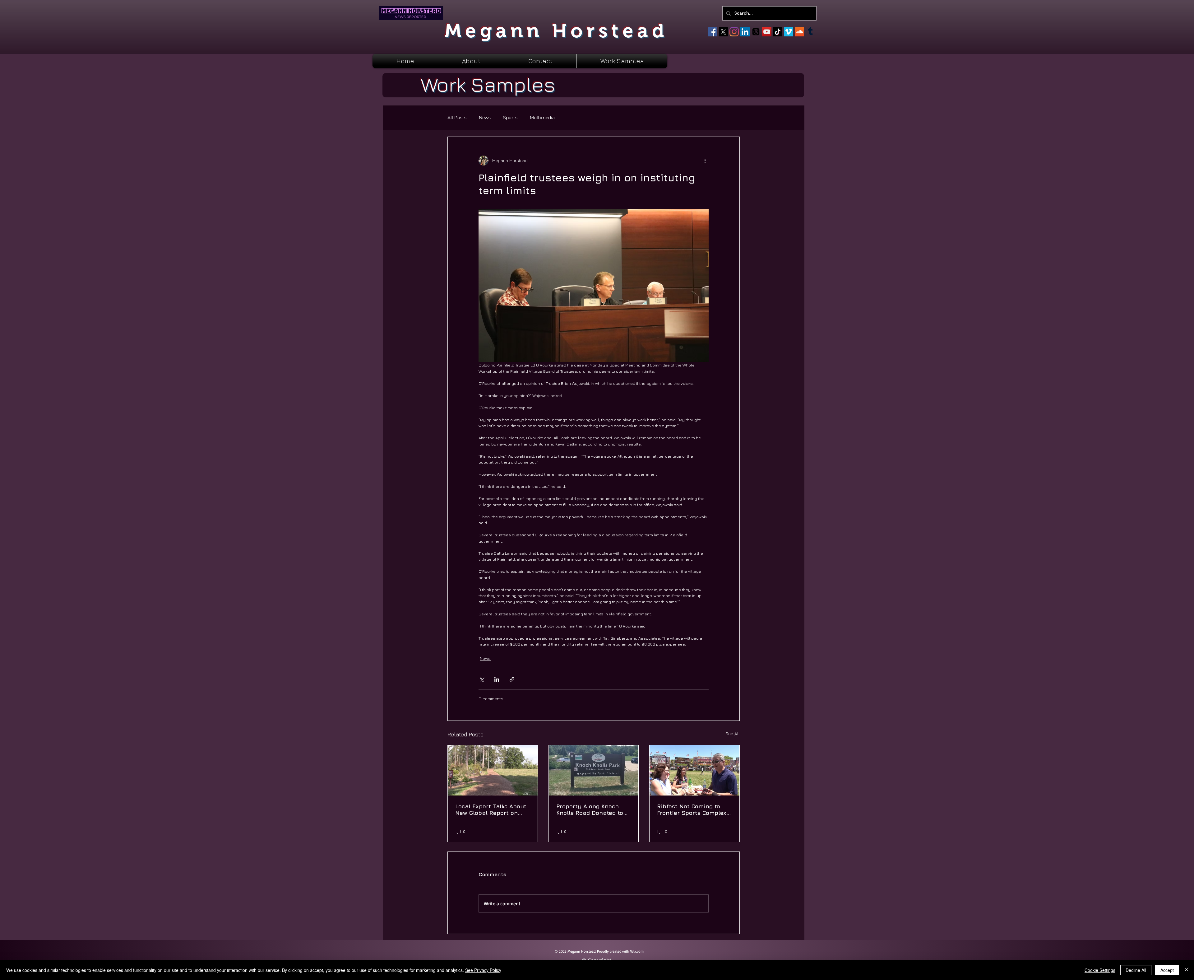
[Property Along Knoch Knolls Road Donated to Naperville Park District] (594, 770)
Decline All (1136, 970)
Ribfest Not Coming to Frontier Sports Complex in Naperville (691, 809)
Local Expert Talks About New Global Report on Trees (490, 809)
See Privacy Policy (483, 970)
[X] (723, 31)
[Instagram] (734, 31)
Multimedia (542, 117)
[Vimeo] (788, 31)
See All (732, 733)
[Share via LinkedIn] (497, 679)
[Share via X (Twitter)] (481, 679)
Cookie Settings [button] (1100, 970)
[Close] (1186, 970)
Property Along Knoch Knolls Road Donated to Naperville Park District (589, 809)
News (485, 117)
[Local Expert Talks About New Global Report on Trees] (493, 770)
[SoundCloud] (799, 31)
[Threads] (756, 31)
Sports (510, 117)
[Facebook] (712, 31)
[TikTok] (777, 31)
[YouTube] (766, 31)
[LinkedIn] (745, 31)
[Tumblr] (810, 31)
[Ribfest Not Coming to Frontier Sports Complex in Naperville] (694, 770)
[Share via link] (512, 679)
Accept (1167, 970)
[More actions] (705, 160)
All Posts (456, 117)
